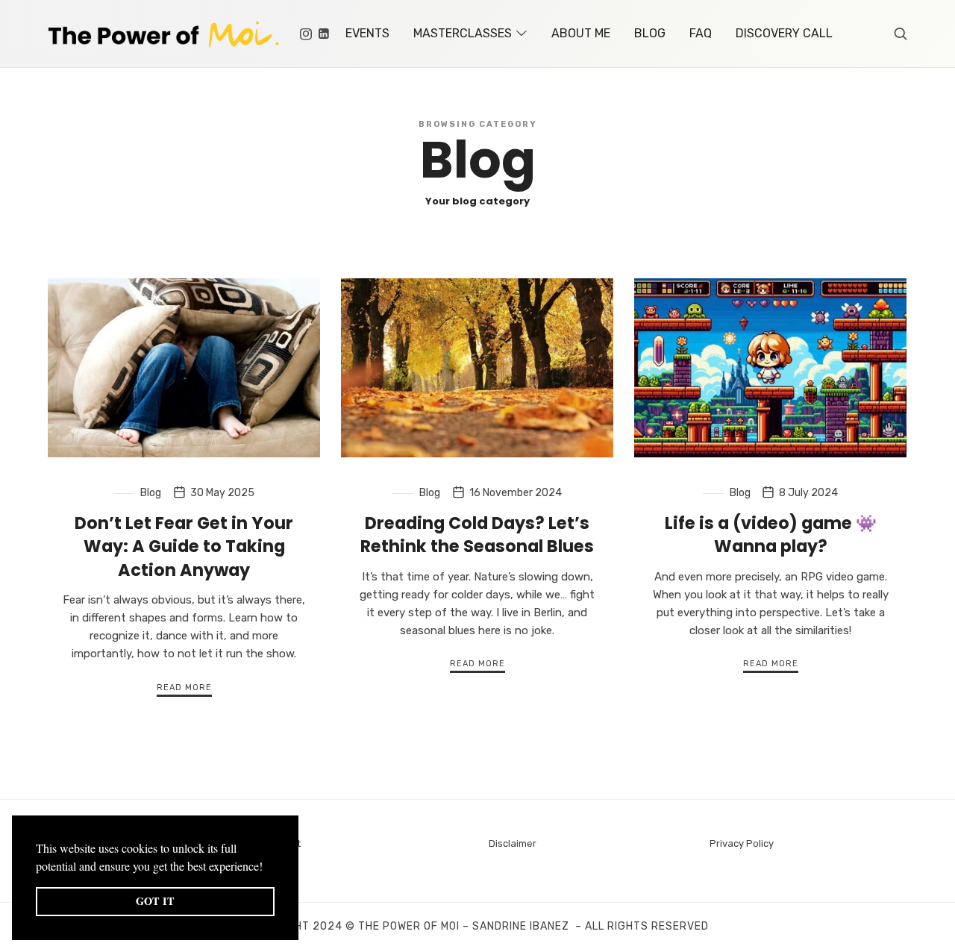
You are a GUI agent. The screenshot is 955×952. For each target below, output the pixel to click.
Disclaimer (512, 843)
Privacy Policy (742, 843)
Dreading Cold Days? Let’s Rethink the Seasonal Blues (477, 534)
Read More (184, 687)
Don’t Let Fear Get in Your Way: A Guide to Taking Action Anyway (184, 546)
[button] (268, 867)
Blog (150, 492)
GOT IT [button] (155, 901)
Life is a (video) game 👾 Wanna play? (771, 534)
